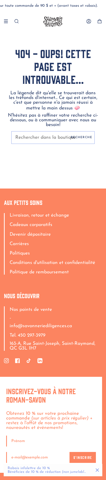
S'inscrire (82, 457)
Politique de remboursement (39, 272)
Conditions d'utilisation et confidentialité (52, 262)
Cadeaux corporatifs (31, 225)
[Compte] (88, 21)
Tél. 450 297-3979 (27, 335)
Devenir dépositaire (30, 234)
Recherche (81, 137)
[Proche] (97, 470)
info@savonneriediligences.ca (41, 326)
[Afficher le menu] (7, 21)
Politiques (20, 253)
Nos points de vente (31, 309)
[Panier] (99, 21)
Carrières (19, 244)
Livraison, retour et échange (39, 215)
